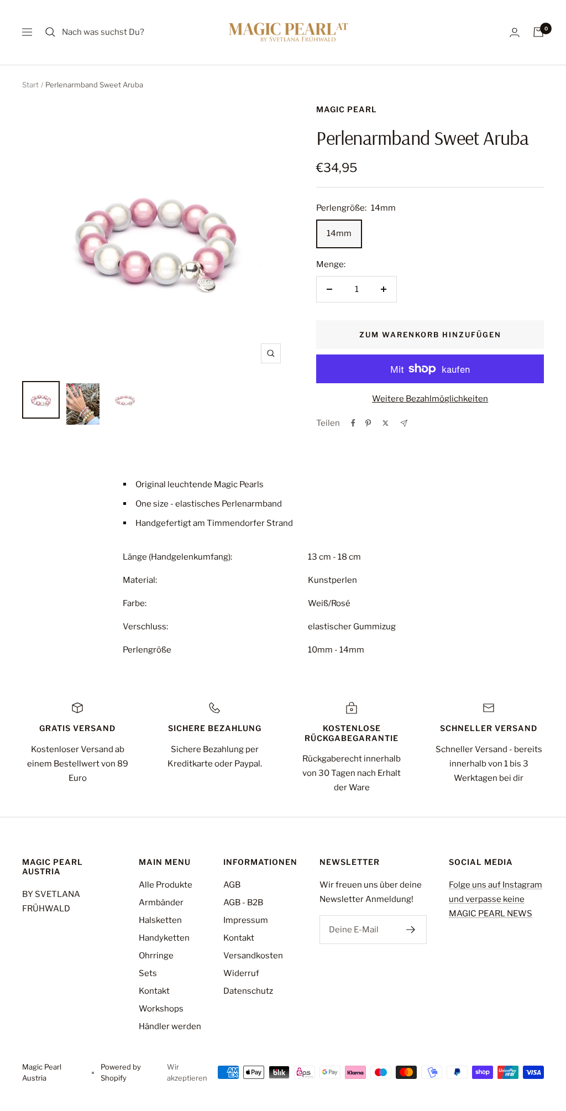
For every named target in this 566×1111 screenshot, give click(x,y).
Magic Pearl (346, 109)
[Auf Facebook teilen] (353, 423)
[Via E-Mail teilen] (403, 423)
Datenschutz (248, 991)
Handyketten (164, 938)
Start (30, 84)
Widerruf (241, 973)
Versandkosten (253, 956)
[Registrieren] (411, 929)
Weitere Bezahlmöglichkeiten (430, 399)
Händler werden (170, 1026)
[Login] (515, 32)
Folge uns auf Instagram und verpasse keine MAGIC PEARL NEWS (495, 899)
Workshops (161, 1009)
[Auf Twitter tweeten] (385, 423)
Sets (148, 973)
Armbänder (161, 902)
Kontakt (154, 991)
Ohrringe (156, 956)
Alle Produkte (165, 885)
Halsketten (160, 920)
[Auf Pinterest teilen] (368, 423)
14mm (339, 233)
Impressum (245, 920)
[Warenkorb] (538, 32)
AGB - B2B (243, 902)
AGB (231, 885)
